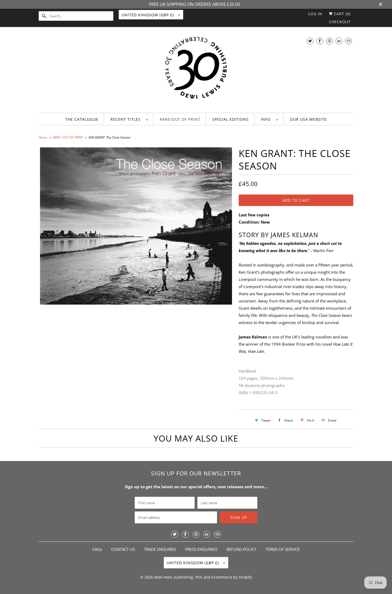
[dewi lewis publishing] (196, 71)
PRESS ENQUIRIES (201, 549)
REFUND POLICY (241, 549)
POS (198, 577)
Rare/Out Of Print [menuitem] (180, 119)
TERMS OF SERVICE (282, 549)
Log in (315, 13)
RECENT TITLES (126, 119)
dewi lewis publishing (173, 577)
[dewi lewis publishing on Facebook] (319, 41)
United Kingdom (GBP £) (148, 14)
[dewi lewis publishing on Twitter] (310, 41)
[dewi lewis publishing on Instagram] (329, 41)
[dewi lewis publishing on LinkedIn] (338, 41)
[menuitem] (129, 119)
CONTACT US (123, 549)
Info (267, 119)
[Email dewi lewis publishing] (348, 41)
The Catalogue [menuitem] (81, 119)
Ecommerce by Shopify (231, 577)
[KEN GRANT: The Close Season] (136, 226)
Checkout (340, 21)
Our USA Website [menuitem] (308, 119)
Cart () (342, 13)
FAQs (97, 549)
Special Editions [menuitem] (230, 119)
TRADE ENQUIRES (160, 549)
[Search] (44, 16)
